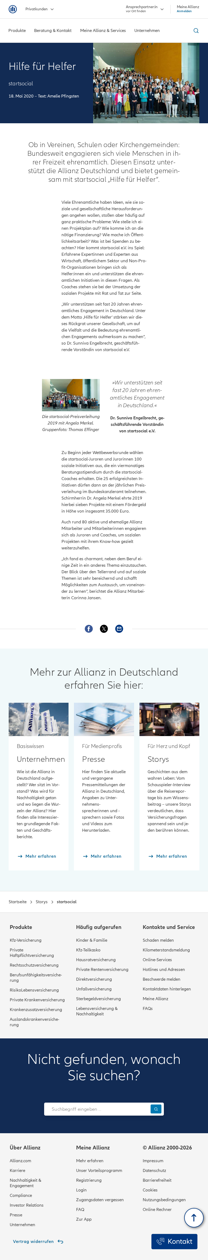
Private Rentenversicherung (102, 969)
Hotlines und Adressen (164, 969)
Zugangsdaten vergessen (100, 1200)
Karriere (17, 1170)
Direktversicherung (94, 979)
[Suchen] (156, 1108)
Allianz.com (20, 1161)
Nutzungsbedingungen (164, 1200)
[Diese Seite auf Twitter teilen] (104, 628)
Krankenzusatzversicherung (36, 1009)
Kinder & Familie (91, 940)
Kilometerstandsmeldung (166, 950)
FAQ (80, 1209)
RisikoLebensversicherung (34, 990)
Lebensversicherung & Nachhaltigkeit (97, 1011)
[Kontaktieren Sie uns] (119, 628)
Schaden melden (158, 940)
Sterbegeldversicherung (98, 999)
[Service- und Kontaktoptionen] (174, 1241)
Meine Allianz (155, 999)
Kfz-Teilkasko (88, 950)
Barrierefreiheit (157, 1180)
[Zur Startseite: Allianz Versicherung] (13, 9)
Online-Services (157, 960)
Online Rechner (157, 1209)
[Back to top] (194, 1217)
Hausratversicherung (96, 960)
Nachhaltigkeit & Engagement (25, 1183)
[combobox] (96, 1109)
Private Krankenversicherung (37, 1000)
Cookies (150, 1190)
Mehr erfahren (89, 1161)
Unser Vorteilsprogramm (99, 1170)
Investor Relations (27, 1205)
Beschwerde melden (161, 979)
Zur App (84, 1219)
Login (81, 1190)
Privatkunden (36, 9)
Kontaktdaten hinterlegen (167, 989)
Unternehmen (22, 1224)
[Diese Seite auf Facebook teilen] (88, 628)
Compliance (21, 1195)
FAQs (148, 1008)
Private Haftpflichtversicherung (32, 952)
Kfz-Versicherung (25, 940)
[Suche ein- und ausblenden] (195, 30)
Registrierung (89, 1180)
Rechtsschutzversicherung (34, 965)
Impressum (153, 1161)
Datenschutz (154, 1170)
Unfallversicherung (94, 989)
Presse (16, 1215)
